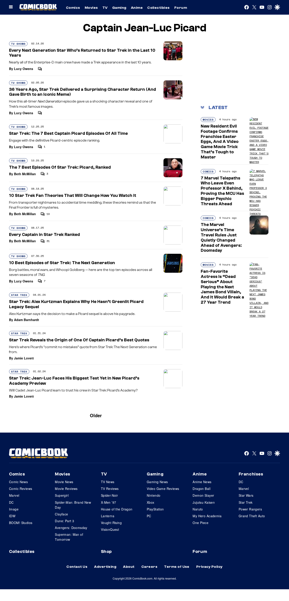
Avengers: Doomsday (71, 527)
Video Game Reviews (163, 488)
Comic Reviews (20, 488)
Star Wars (246, 495)
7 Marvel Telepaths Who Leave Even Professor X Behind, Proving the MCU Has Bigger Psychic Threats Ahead (222, 191)
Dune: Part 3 (64, 521)
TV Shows (18, 44)
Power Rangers (250, 509)
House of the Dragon (117, 509)
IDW (12, 516)
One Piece (200, 522)
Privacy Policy (209, 567)
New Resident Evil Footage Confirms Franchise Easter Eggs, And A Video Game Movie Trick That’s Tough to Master (219, 142)
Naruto (198, 509)
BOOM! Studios (20, 522)
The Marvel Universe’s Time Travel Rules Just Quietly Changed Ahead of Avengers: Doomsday (221, 237)
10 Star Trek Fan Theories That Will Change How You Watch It (72, 195)
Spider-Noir (109, 495)
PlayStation (155, 509)
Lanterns (107, 516)
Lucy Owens (23, 68)
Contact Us (76, 567)
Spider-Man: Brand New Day (73, 505)
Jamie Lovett (24, 358)
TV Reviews (110, 488)
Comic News (18, 482)
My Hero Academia (207, 516)
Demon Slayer (203, 495)
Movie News (64, 482)
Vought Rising (111, 522)
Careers (149, 567)
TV (105, 8)
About (128, 567)
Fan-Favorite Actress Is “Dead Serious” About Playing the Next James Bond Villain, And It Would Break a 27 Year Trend (222, 287)
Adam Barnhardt (26, 319)
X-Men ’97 (108, 502)
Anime (137, 8)
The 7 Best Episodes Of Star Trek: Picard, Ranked (60, 167)
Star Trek (19, 295)
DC (11, 502)
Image (14, 509)
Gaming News (157, 482)
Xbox (150, 502)
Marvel (14, 495)
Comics (73, 8)
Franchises (251, 474)
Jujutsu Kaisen (204, 502)
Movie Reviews (66, 488)
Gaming (119, 8)
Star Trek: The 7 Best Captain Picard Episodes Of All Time (68, 133)
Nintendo (153, 495)
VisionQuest (110, 529)
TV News (107, 482)
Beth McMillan (25, 174)
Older (96, 415)
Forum (180, 8)
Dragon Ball (201, 488)
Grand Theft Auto (252, 516)
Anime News (202, 482)
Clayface (61, 514)
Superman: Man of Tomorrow (69, 537)
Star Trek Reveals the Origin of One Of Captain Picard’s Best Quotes (79, 340)
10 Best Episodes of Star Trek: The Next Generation (62, 262)
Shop (106, 551)
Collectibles (158, 8)
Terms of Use (176, 567)
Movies (91, 8)
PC (149, 516)
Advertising (105, 567)
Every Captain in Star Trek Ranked (44, 234)
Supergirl (62, 495)
